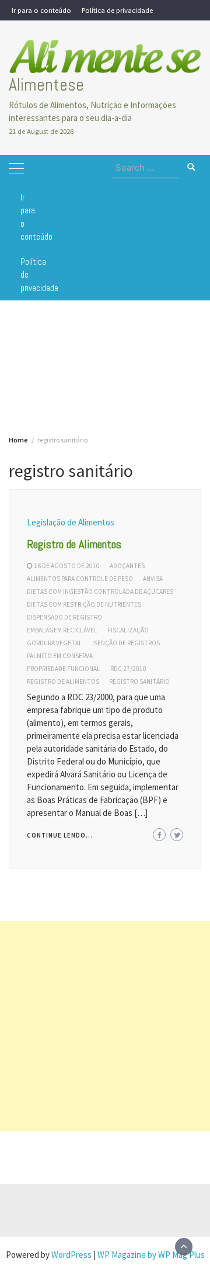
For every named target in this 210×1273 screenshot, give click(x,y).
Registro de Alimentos (74, 544)
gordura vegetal (54, 643)
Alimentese (46, 85)
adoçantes (127, 566)
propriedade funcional (63, 669)
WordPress (71, 1254)
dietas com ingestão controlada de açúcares (100, 591)
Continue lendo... (60, 835)
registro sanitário (139, 681)
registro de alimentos (63, 681)
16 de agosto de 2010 (67, 566)
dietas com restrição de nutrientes (84, 604)
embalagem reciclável (62, 630)
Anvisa (153, 579)
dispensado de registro (64, 617)
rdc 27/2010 (128, 669)
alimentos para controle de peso (80, 579)
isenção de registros (126, 643)
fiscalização (128, 630)
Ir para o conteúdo (41, 10)
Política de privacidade (117, 10)
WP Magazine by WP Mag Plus (151, 1254)
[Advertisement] (105, 1026)
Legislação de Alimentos (70, 522)
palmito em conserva (60, 656)
